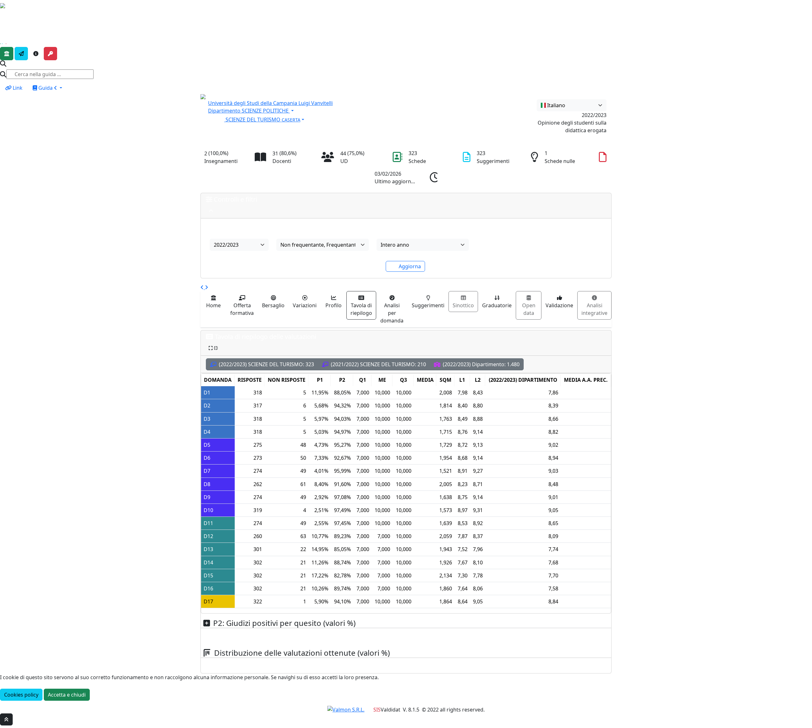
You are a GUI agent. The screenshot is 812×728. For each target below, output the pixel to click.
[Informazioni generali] (36, 53)
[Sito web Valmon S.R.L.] (345, 709)
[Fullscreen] (213, 348)
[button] (353, 118)
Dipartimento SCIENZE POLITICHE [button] (249, 110)
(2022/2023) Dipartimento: (481, 364)
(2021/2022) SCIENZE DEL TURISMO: (378, 364)
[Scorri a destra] (206, 287)
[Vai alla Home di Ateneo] (6, 53)
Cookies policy (21, 694)
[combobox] (571, 105)
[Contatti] (21, 53)
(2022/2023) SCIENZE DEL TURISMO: (266, 364)
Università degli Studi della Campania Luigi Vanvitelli (270, 103)
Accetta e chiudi (67, 694)
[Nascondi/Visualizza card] (211, 211)
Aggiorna (410, 266)
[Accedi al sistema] (50, 53)
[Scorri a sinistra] (202, 287)
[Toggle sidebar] (4, 15)
